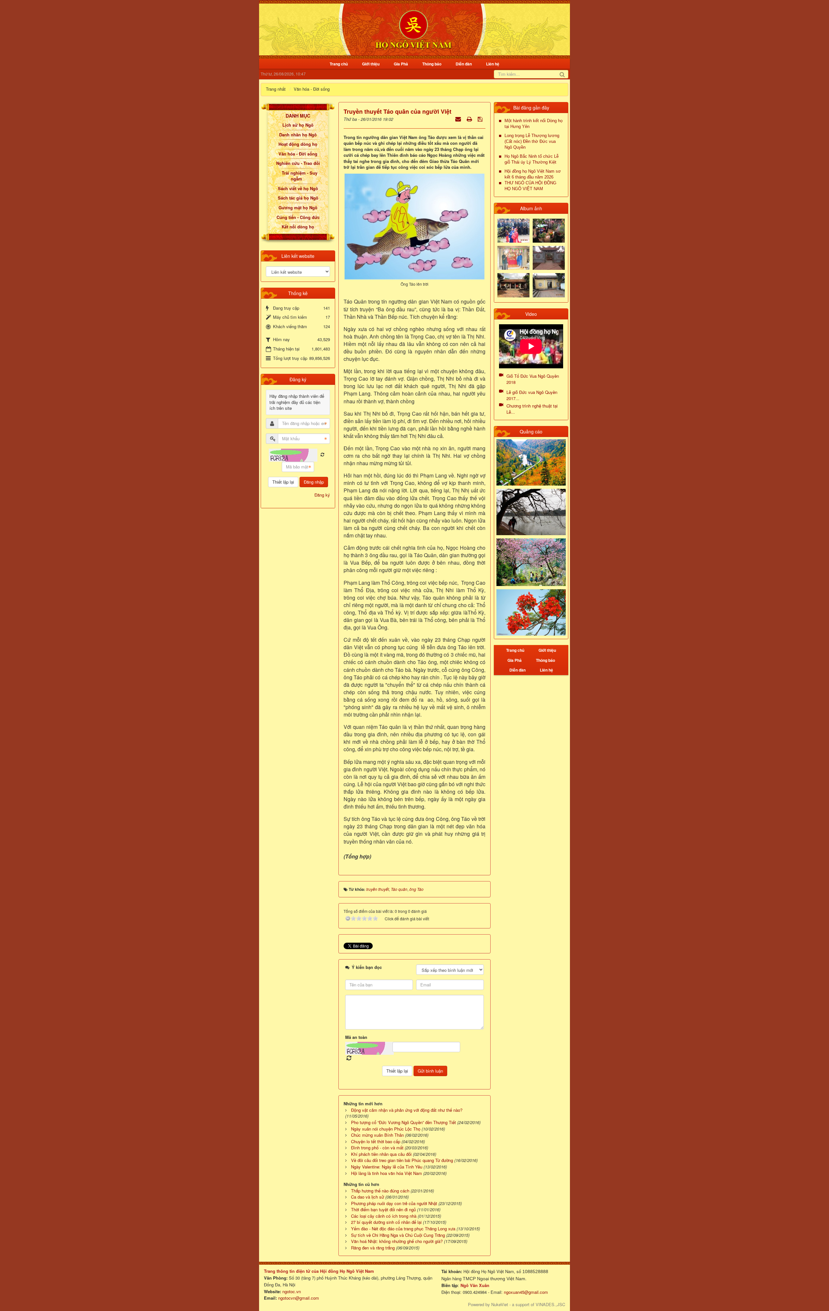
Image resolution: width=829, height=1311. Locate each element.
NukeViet (499, 1304)
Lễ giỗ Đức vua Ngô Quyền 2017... (531, 395)
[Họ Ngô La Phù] (549, 257)
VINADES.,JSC (550, 1304)
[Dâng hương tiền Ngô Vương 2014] (549, 230)
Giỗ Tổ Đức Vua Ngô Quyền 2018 (532, 379)
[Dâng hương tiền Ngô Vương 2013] (513, 230)
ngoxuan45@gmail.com (525, 1292)
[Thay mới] (322, 455)
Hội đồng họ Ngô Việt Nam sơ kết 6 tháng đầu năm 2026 (533, 174)
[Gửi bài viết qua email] (458, 119)
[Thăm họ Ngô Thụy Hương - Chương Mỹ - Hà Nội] (549, 285)
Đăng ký (322, 495)
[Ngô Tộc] (413, 29)
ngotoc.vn (291, 1291)
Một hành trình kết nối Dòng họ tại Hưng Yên (533, 123)
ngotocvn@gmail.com (298, 1298)
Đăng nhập (314, 482)
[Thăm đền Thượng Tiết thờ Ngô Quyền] (513, 285)
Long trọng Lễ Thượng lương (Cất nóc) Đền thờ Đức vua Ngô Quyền (532, 141)
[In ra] (470, 119)
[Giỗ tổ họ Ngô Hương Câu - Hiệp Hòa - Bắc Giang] (513, 257)
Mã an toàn (356, 1037)
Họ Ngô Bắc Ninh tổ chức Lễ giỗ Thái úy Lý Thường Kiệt (532, 159)
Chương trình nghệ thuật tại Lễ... (532, 409)
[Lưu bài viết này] (481, 119)
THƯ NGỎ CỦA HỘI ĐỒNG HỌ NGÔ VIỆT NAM (530, 185)
